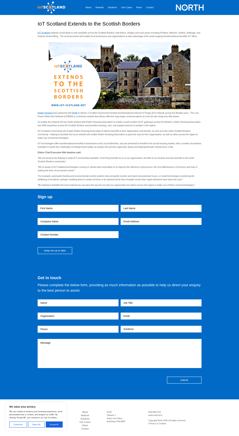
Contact (150, 7)
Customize (18, 424)
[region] (36, 416)
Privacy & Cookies (157, 423)
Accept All (54, 424)
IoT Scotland (44, 33)
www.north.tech (155, 415)
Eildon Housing (45, 113)
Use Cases (126, 7)
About (88, 7)
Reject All (36, 424)
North (74, 113)
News (139, 7)
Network (99, 7)
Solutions (112, 7)
